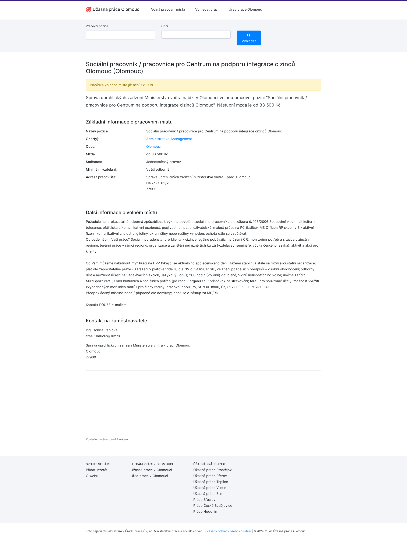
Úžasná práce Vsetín (209, 488)
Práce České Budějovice (212, 505)
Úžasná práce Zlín (207, 493)
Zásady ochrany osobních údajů (229, 531)
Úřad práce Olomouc (245, 9)
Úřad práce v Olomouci (149, 476)
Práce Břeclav (204, 499)
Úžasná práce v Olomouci (151, 470)
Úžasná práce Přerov (210, 476)
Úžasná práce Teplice (210, 482)
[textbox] (170, 35)
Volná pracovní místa (168, 9)
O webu (92, 476)
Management (181, 139)
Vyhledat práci (207, 9)
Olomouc (153, 146)
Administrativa (157, 139)
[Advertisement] (203, 403)
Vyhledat (249, 41)
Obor (164, 26)
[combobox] (195, 35)
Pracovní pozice (97, 26)
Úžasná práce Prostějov (212, 470)
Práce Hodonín (205, 511)
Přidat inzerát (96, 470)
